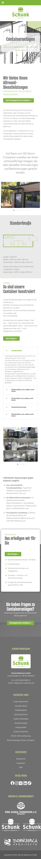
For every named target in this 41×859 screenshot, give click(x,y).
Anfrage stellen (20, 727)
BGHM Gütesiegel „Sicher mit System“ (21, 740)
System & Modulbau (20, 719)
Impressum (21, 763)
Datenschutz (21, 759)
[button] (3, 195)
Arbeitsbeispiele (21, 710)
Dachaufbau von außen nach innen (22, 399)
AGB (20, 767)
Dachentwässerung (18, 407)
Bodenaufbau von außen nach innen (22, 390)
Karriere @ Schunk (21, 715)
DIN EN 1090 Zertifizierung (21, 736)
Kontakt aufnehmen (21, 732)
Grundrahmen (16, 351)
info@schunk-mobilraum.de (23, 683)
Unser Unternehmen (21, 702)
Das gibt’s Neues (21, 706)
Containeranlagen (20, 723)
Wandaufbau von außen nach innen (22, 415)
